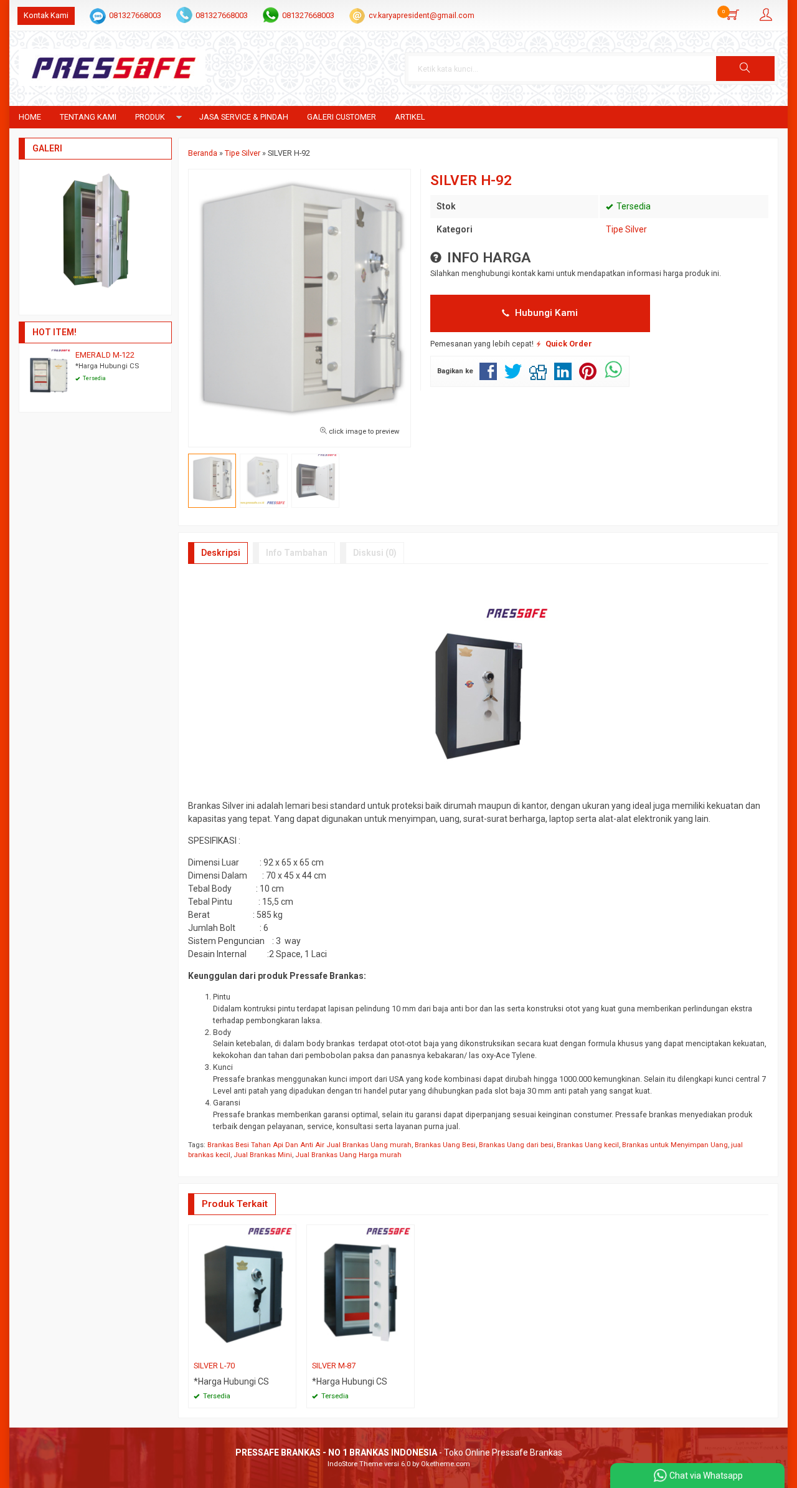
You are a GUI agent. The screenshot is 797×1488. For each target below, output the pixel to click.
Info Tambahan (297, 553)
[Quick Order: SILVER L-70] (288, 1347)
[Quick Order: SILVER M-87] (406, 1347)
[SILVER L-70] (242, 1290)
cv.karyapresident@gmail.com (421, 15)
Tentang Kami (88, 117)
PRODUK (150, 117)
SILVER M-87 (334, 1365)
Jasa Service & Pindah (243, 117)
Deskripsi (220, 553)
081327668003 (135, 15)
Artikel (410, 117)
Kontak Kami (46, 15)
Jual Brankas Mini (262, 1155)
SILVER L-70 (214, 1365)
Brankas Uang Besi (445, 1145)
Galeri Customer (341, 117)
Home (30, 117)
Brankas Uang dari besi (516, 1145)
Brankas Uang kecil (588, 1145)
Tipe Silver (626, 229)
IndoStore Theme (355, 1464)
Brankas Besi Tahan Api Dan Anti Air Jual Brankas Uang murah (309, 1145)
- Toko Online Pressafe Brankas (398, 1452)
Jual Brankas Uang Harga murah (348, 1155)
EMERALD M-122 (104, 355)
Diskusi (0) (375, 553)
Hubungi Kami (545, 312)
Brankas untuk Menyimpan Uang (675, 1145)
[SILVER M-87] (360, 1290)
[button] (745, 68)
